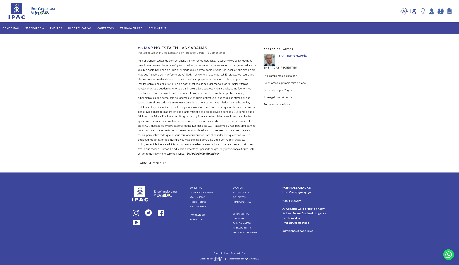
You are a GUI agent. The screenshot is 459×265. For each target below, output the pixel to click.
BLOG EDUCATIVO (242, 192)
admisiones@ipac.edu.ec (297, 231)
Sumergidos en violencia (278, 97)
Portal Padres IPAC (242, 223)
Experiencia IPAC (241, 214)
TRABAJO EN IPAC (242, 202)
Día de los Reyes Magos (278, 90)
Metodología (197, 214)
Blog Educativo (171, 52)
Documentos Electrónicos (245, 232)
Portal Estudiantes (242, 228)
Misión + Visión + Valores (201, 192)
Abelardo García (194, 52)
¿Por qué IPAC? (197, 197)
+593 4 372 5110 (291, 200)
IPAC (166, 163)
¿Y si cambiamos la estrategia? (281, 75)
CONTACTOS (239, 197)
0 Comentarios (216, 52)
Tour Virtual (238, 218)
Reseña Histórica (198, 202)
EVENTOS (238, 188)
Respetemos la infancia (277, 104)
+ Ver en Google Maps (295, 222)
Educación (154, 163)
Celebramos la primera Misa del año (285, 83)
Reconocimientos (198, 206)
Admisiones (197, 219)
